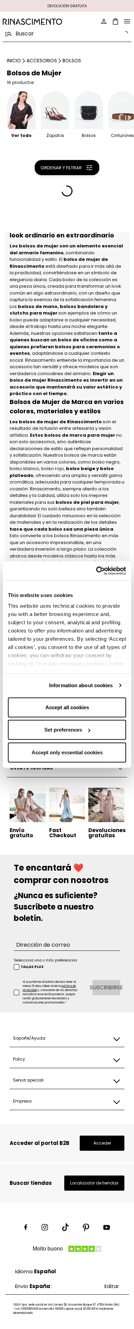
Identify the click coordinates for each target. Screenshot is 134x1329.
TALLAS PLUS (32, 967)
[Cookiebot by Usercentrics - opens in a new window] (96, 570)
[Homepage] (33, 21)
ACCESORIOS (41, 60)
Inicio (14, 60)
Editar (111, 1286)
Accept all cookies (67, 707)
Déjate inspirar (31, 768)
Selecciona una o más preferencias (45, 960)
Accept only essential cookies (67, 752)
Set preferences (63, 730)
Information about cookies (81, 685)
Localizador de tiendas (94, 1183)
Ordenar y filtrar (61, 167)
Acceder (102, 1143)
